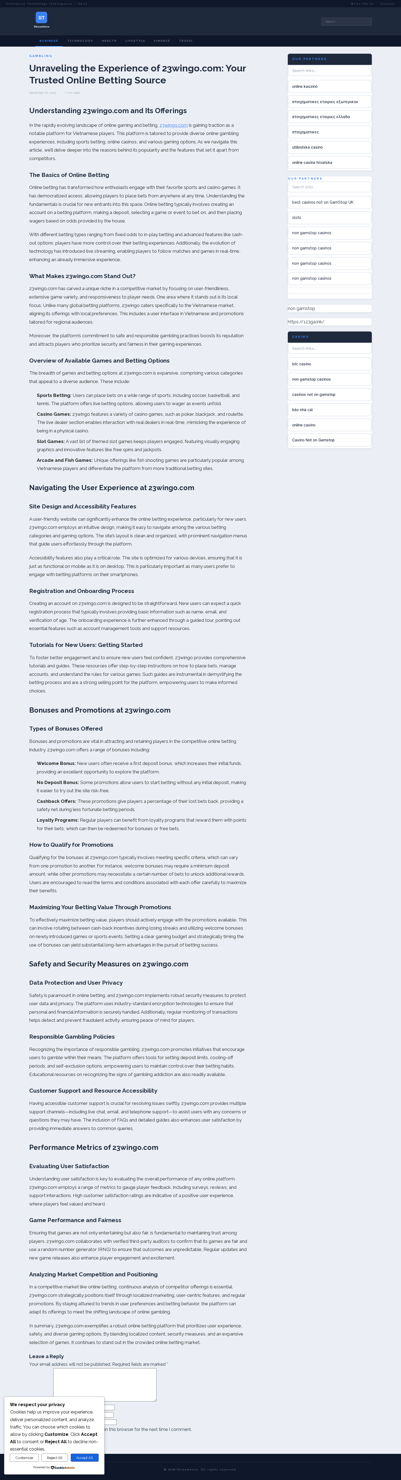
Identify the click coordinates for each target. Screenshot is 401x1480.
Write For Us (362, 3)
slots (296, 217)
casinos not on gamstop (314, 394)
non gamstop (301, 308)
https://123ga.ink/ (306, 321)
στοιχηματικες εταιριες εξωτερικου (325, 101)
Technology (80, 40)
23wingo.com (174, 125)
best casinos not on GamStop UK (323, 202)
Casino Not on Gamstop (313, 440)
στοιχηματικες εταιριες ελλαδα (321, 116)
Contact (388, 3)
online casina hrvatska (312, 162)
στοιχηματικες (305, 131)
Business (49, 40)
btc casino (301, 363)
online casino (303, 425)
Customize (24, 1457)
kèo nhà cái (302, 409)
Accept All (84, 1457)
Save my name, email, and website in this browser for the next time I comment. (113, 1429)
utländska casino (307, 147)
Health (109, 40)
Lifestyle (135, 40)
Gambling (41, 56)
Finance (162, 40)
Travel (186, 40)
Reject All (54, 1457)
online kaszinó (305, 86)
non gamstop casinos (311, 233)
